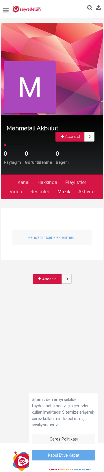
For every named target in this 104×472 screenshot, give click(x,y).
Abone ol (72, 136)
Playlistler (75, 182)
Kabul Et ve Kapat (63, 455)
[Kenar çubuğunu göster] (6, 7)
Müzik (63, 191)
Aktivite (86, 191)
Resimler (39, 191)
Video (16, 191)
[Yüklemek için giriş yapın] (98, 8)
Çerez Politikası (64, 439)
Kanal (23, 182)
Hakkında (47, 182)
